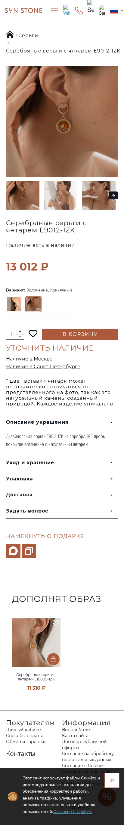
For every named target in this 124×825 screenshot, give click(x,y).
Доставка (19, 495)
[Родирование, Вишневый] (14, 304)
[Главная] (10, 35)
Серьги (28, 35)
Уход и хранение (30, 462)
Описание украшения (37, 422)
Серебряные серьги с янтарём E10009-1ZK (36, 677)
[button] (8, 195)
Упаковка (19, 479)
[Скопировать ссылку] (29, 551)
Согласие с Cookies (72, 811)
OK (112, 780)
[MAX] (13, 551)
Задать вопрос (27, 511)
